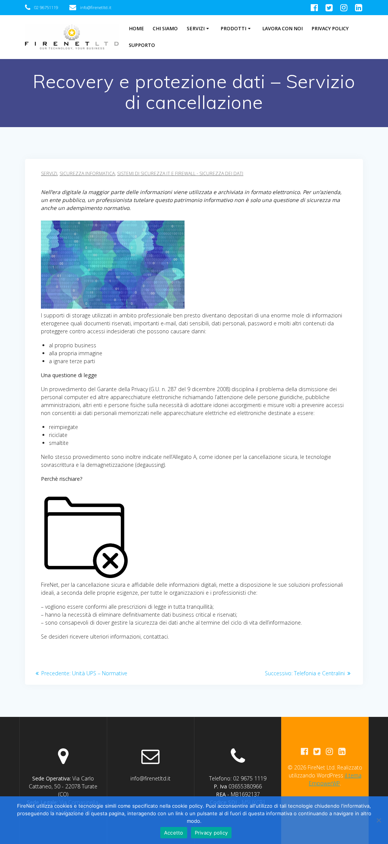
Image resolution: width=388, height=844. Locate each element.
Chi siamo (165, 28)
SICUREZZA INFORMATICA (87, 173)
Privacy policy (211, 833)
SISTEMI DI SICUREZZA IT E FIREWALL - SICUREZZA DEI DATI (180, 173)
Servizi (196, 28)
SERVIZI (49, 173)
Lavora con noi (282, 28)
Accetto (173, 833)
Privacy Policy (330, 28)
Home (136, 28)
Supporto (142, 45)
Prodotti (233, 28)
